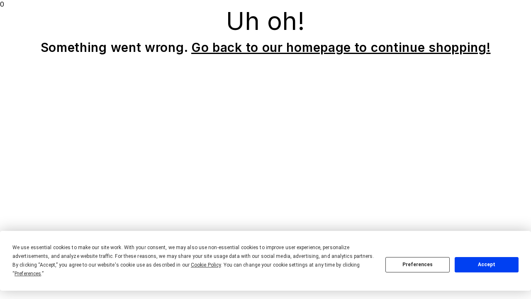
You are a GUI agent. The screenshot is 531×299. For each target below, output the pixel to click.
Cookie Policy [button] (206, 265)
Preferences (417, 264)
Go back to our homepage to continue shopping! (341, 47)
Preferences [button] (28, 274)
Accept (486, 264)
